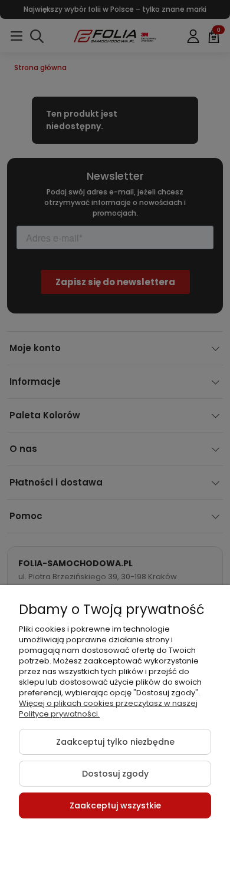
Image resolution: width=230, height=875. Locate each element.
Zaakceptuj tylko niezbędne (115, 742)
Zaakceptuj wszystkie (115, 805)
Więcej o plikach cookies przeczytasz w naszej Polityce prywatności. (108, 708)
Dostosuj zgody (115, 774)
